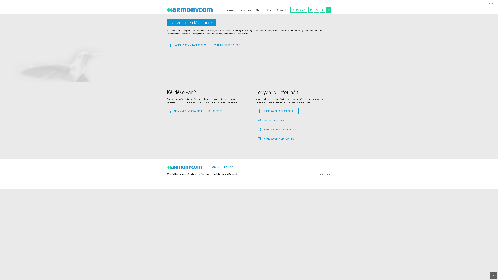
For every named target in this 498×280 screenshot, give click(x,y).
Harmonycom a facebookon (190, 45)
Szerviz (217, 111)
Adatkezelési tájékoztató (225, 174)
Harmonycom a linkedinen (278, 139)
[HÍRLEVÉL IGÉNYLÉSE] (328, 10)
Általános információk (188, 111)
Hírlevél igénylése (229, 45)
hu (488, 3)
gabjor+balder (324, 174)
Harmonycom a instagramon (279, 129)
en (492, 3)
